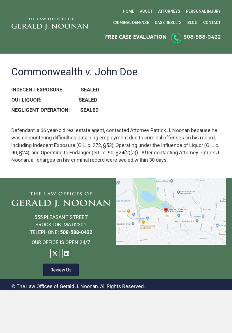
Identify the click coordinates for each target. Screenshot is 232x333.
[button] (55, 253)
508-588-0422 (202, 37)
